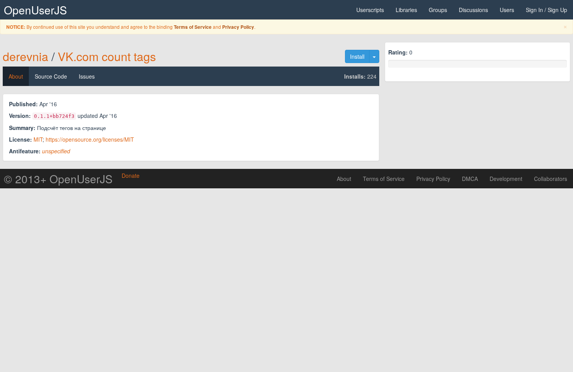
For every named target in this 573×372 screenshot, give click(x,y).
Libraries (406, 10)
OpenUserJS (35, 10)
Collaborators (550, 178)
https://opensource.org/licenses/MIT (90, 139)
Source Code (51, 76)
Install (357, 56)
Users (507, 10)
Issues (87, 76)
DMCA (470, 178)
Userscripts (370, 10)
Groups (438, 10)
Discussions (473, 10)
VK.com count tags (107, 56)
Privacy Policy (238, 27)
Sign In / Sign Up (546, 10)
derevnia (25, 56)
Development (506, 178)
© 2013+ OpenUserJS (58, 178)
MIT (38, 139)
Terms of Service (193, 27)
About (16, 76)
